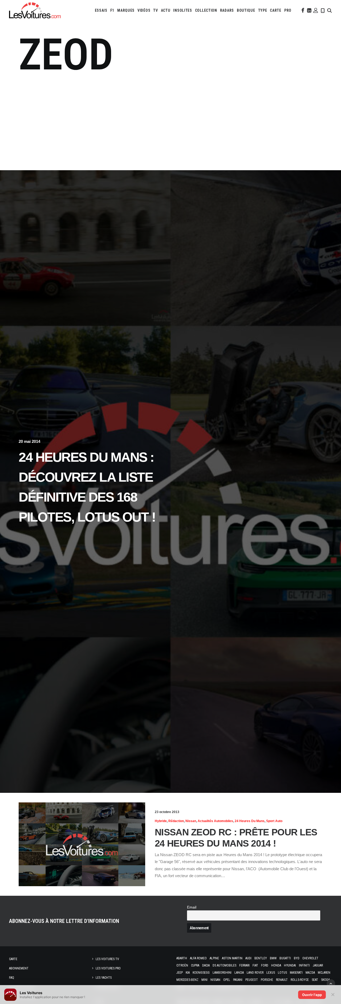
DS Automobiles (224, 965)
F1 (112, 10)
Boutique (246, 10)
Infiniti (304, 965)
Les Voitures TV (107, 959)
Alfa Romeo (198, 958)
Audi (248, 958)
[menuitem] (101, 10)
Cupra (195, 965)
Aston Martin (232, 958)
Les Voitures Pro (108, 968)
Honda (276, 965)
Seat (315, 980)
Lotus (282, 972)
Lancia (239, 972)
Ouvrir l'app (312, 995)
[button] (302, 10)
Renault (282, 980)
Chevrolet (310, 958)
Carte (13, 959)
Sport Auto (274, 821)
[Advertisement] (170, 121)
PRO (287, 10)
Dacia (206, 965)
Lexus (270, 972)
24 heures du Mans (250, 821)
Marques (126, 10)
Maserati (296, 972)
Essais (101, 10)
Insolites (182, 10)
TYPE (262, 10)
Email (191, 907)
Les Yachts (104, 978)
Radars (227, 10)
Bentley (260, 958)
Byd (296, 958)
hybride (161, 821)
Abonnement (19, 968)
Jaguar (318, 965)
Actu (165, 10)
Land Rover (255, 972)
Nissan (190, 821)
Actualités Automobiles (215, 821)
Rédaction (176, 821)
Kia (188, 972)
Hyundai (290, 965)
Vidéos (143, 10)
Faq (11, 978)
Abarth (181, 958)
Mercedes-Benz (187, 980)
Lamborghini (222, 972)
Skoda (325, 980)
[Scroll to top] (331, 983)
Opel (226, 980)
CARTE (275, 10)
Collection (206, 10)
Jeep (179, 972)
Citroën (182, 965)
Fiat (255, 965)
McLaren (324, 972)
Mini (204, 980)
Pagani (237, 980)
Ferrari (244, 965)
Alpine (214, 958)
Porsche (267, 980)
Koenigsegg (201, 972)
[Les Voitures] (35, 10)
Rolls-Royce (300, 980)
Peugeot (251, 980)
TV (155, 10)
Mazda (310, 972)
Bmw (273, 958)
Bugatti (285, 958)
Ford (264, 965)
